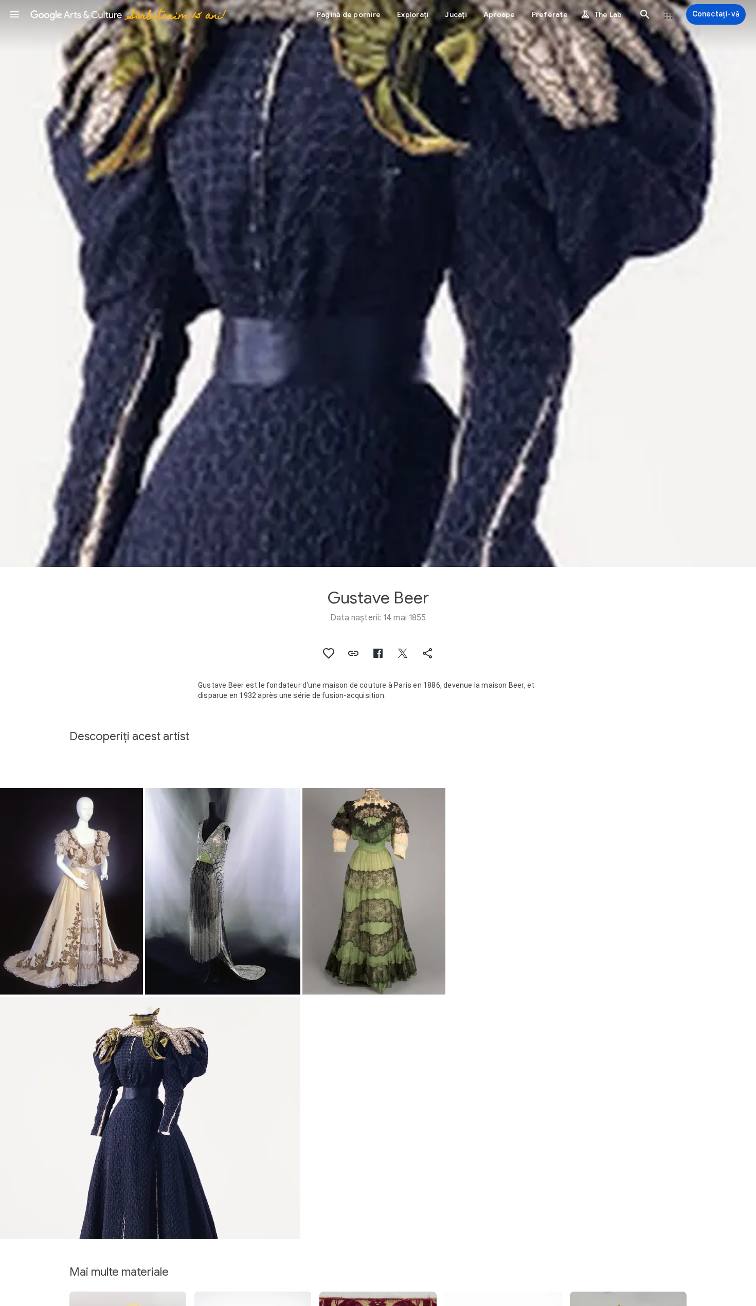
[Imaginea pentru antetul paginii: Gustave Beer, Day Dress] (378, 283)
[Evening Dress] (222, 891)
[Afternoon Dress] (373, 891)
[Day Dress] (150, 1118)
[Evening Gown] (71, 891)
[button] (14, 14)
